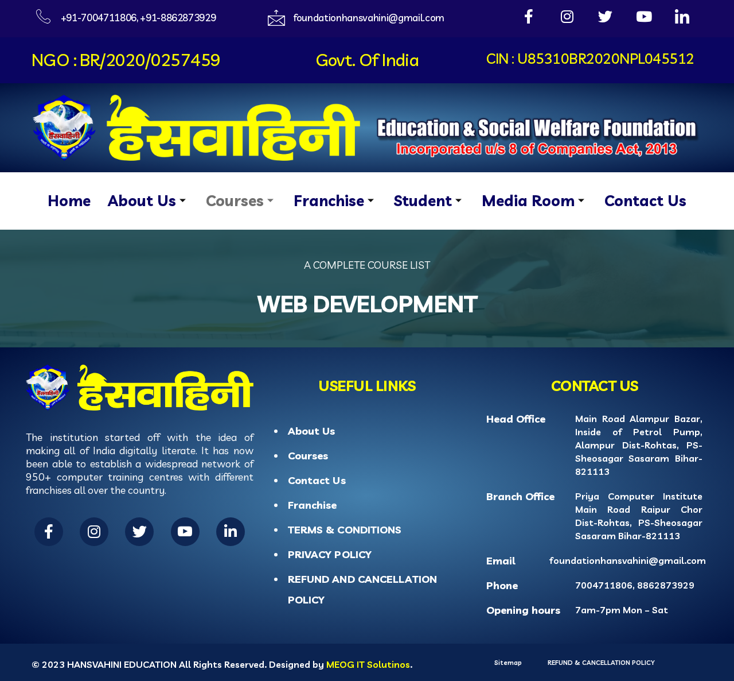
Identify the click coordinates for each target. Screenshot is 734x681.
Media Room (528, 200)
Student (423, 200)
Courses (235, 200)
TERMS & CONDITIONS (345, 529)
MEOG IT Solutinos (368, 664)
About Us (142, 200)
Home (69, 200)
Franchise (329, 200)
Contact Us (645, 200)
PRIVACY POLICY (330, 554)
